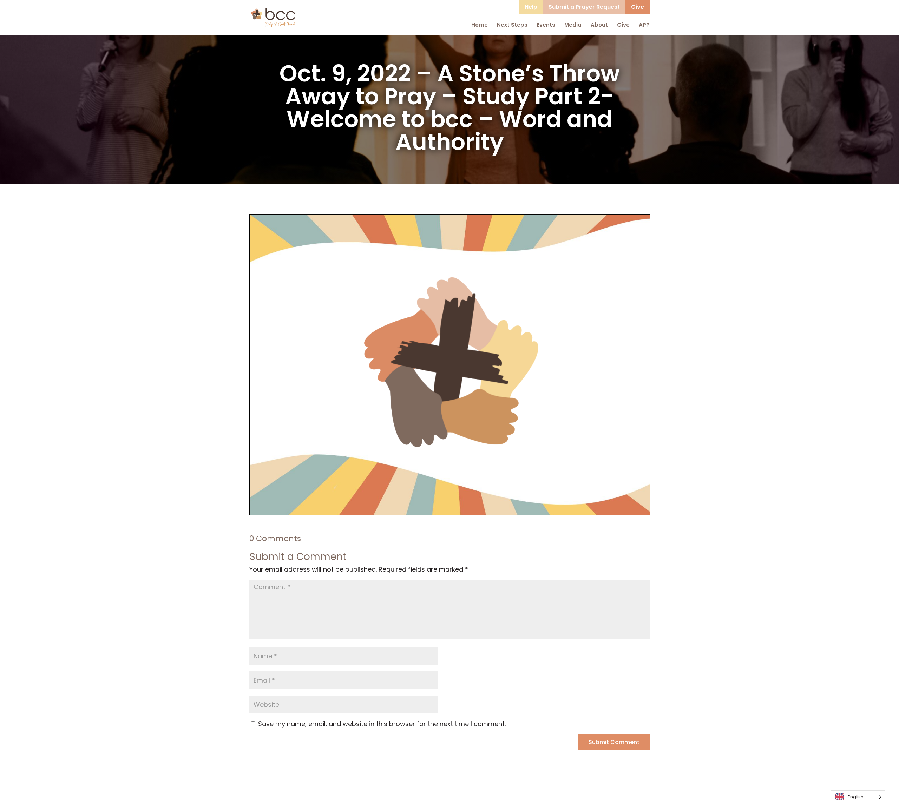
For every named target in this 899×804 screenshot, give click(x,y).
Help (531, 7)
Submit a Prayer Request (584, 7)
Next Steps (512, 24)
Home (479, 24)
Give (637, 7)
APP (644, 24)
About (599, 24)
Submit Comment (614, 742)
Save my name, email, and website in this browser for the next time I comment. (382, 723)
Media (573, 24)
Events (546, 24)
